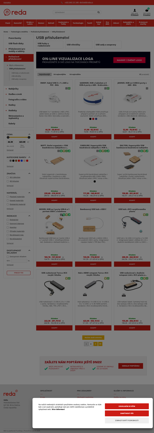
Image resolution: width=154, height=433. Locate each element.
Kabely (12, 123)
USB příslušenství (17, 68)
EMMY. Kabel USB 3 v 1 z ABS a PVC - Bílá (54, 84)
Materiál (12, 193)
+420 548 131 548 (72, 2)
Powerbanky (15, 38)
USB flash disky (16, 43)
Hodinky (13, 110)
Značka (11, 173)
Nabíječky (14, 88)
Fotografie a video (17, 99)
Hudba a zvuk (15, 94)
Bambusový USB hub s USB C (93, 209)
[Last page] (100, 344)
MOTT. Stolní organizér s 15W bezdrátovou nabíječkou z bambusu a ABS (54, 147)
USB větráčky (16, 76)
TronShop (19, 431)
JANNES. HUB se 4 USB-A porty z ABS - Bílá (132, 84)
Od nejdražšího (75, 74)
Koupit (54, 137)
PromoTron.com (29, 431)
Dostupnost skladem (14, 251)
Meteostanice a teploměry (16, 117)
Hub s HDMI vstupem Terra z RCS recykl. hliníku (93, 274)
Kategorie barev (16, 157)
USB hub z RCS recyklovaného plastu (132, 210)
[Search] (98, 12)
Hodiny (12, 105)
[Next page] (95, 344)
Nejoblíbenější (44, 74)
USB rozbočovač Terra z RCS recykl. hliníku (54, 274)
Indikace (12, 216)
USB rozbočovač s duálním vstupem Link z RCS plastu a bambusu (132, 275)
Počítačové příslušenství (15, 57)
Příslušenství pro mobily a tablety (17, 50)
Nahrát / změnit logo (129, 60)
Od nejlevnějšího (60, 74)
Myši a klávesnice (16, 65)
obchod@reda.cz (86, 2)
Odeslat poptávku (130, 366)
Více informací (58, 409)
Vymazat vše (18, 273)
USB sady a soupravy (19, 79)
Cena (10, 134)
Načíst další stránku (93, 337)
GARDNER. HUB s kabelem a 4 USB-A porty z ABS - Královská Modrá (93, 85)
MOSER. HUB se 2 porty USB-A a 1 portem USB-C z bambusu (54, 210)
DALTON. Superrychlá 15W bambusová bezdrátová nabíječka (132, 146)
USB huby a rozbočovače (20, 73)
